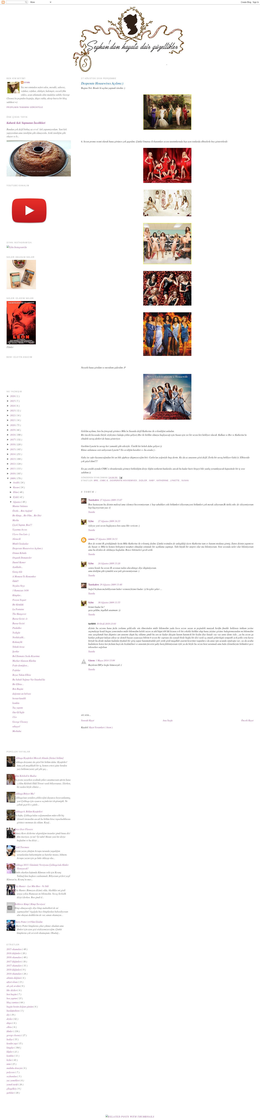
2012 (13, 463)
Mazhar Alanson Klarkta (24, 660)
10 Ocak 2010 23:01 (106, 623)
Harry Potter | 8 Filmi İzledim (28, 921)
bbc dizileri (12, 990)
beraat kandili (19, 698)
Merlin (15, 520)
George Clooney (20, 721)
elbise (10, 1026)
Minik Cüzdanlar (20, 543)
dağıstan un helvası (21, 693)
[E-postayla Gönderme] (120, 477)
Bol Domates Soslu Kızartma (26, 656)
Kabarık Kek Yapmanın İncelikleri (26, 123)
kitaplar (11, 1047)
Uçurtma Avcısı (19, 529)
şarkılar (11, 1092)
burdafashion (13, 1010)
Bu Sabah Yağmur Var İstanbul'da (28, 679)
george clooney (14, 1035)
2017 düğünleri (14, 961)
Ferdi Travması (22, 847)
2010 (13, 473)
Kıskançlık (17, 641)
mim (9, 1063)
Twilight (16, 632)
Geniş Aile (17, 571)
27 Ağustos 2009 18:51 (106, 538)
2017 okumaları (14, 965)
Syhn (91, 521)
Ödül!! (15, 581)
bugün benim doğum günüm (20, 1006)
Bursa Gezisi (18, 623)
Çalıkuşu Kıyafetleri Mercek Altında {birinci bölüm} (39, 757)
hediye (10, 1039)
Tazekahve (93, 500)
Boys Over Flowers (24, 829)
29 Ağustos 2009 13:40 (111, 584)
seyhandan (12, 1076)
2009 (13, 478)
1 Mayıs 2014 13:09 (105, 660)
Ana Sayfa (168, 720)
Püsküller (17, 627)
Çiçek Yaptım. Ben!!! (22, 524)
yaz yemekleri (13, 1080)
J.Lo (14, 716)
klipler (10, 1051)
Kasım (16, 487)
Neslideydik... (18, 637)
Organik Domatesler (22, 557)
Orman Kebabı (19, 552)
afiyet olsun (12, 981)
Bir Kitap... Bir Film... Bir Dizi (26, 515)
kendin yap (12, 1043)
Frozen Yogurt (19, 599)
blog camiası (13, 1002)
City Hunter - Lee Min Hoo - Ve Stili (32, 886)
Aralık (16, 482)
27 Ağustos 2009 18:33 (109, 521)
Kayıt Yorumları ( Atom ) (101, 727)
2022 (13, 415)
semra (91, 539)
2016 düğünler (14, 953)
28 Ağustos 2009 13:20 (109, 563)
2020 (13, 425)
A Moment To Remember (24, 576)
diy (8, 1014)
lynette (175, 480)
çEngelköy (12, 1088)
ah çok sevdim (14, 985)
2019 (13, 429)
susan (185, 480)
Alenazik (16, 538)
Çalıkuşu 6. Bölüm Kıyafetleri (28, 811)
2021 (13, 420)
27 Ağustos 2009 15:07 (111, 499)
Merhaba (16, 731)
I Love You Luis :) (20, 534)
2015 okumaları (14, 949)
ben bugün (12, 994)
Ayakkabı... (17, 566)
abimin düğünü (14, 977)
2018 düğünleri (14, 969)
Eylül (16, 497)
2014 (13, 454)
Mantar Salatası (20, 506)
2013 (13, 458)
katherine (163, 480)
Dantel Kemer (19, 562)
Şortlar (15, 651)
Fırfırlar (16, 670)
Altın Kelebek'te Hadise (26, 775)
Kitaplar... (17, 595)
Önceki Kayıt (247, 720)
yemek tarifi (12, 1084)
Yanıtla (91, 511)
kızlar (9, 1059)
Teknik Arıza (18, 646)
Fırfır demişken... (20, 665)
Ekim (16, 492)
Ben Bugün (17, 688)
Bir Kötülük (17, 604)
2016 (13, 444)
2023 (13, 410)
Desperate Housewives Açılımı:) (102, 83)
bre (96, 480)
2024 (13, 405)
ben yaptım (12, 998)
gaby (152, 480)
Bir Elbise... (18, 684)
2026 (13, 396)
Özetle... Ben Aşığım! (22, 510)
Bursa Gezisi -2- (20, 618)
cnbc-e (104, 480)
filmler (10, 1031)
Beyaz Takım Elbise (21, 674)
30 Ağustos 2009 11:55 (109, 602)
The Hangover (19, 613)
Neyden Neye (18, 585)
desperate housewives (124, 480)
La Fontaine (18, 609)
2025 (13, 400)
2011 (13, 468)
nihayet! (16, 726)
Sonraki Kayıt (87, 720)
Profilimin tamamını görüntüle (25, 107)
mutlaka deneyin (15, 1068)
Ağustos (17, 501)
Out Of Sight (18, 712)
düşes (9, 1022)
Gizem (91, 660)
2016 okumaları (14, 957)
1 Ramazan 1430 (20, 590)
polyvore (11, 1072)
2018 (13, 434)
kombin (15, 702)
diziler (143, 480)
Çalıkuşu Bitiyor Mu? (25, 793)
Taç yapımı (17, 707)
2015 (13, 449)
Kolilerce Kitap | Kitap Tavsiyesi (30, 904)
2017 (13, 439)
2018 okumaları (14, 973)
